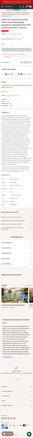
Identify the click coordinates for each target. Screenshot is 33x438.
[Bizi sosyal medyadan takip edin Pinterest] (8, 418)
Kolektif (7, 91)
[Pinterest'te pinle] (24, 62)
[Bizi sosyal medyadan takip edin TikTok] (14, 418)
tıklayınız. (22, 171)
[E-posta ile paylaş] (30, 62)
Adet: (3, 44)
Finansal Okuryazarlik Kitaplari (13, 305)
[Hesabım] (23, 6)
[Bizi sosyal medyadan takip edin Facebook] (3, 418)
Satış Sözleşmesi (7, 242)
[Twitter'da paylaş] (27, 62)
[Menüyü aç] (2, 6)
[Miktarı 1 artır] (16, 44)
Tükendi (16, 49)
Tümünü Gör (28, 285)
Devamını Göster (8, 357)
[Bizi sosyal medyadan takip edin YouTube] (11, 418)
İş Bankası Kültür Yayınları (13, 33)
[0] (26, 7)
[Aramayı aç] (20, 6)
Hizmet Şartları (6, 248)
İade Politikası (6, 258)
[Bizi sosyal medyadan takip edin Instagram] (5, 418)
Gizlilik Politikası (6, 253)
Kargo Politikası (6, 264)
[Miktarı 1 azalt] (7, 44)
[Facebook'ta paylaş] (22, 62)
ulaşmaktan (23, 373)
